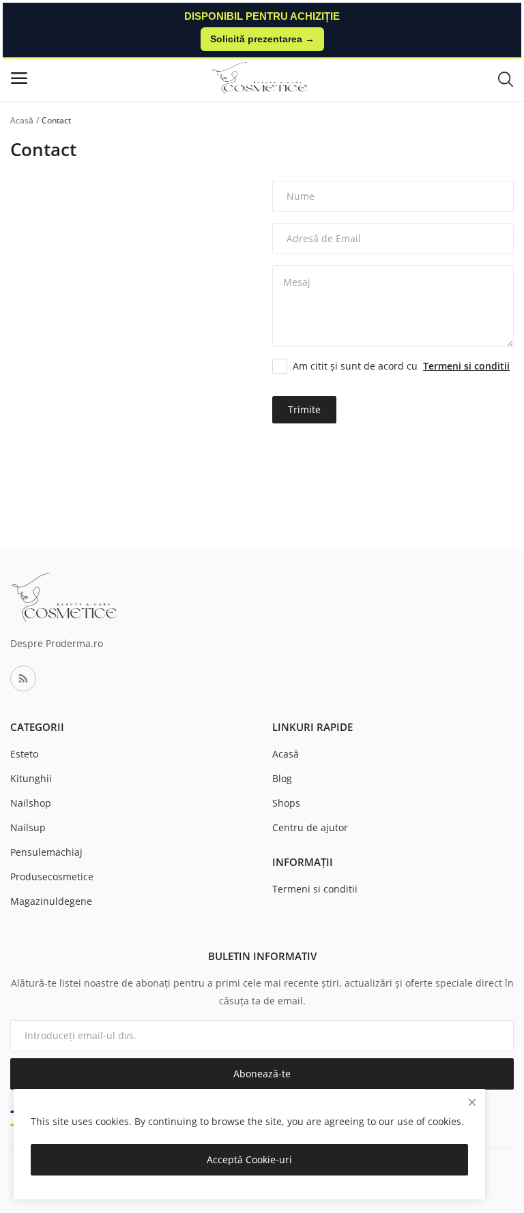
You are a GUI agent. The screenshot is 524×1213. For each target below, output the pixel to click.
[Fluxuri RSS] (23, 678)
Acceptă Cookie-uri (249, 1159)
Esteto (24, 753)
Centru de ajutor (310, 827)
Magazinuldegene (51, 901)
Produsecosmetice (51, 876)
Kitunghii (31, 778)
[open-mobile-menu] (19, 78)
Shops (286, 802)
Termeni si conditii (315, 888)
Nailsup (28, 827)
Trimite (304, 409)
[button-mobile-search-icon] (505, 78)
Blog (282, 778)
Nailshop (30, 802)
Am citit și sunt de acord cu (401, 365)
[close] (472, 1102)
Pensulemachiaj (46, 851)
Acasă (21, 120)
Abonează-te (262, 1073)
